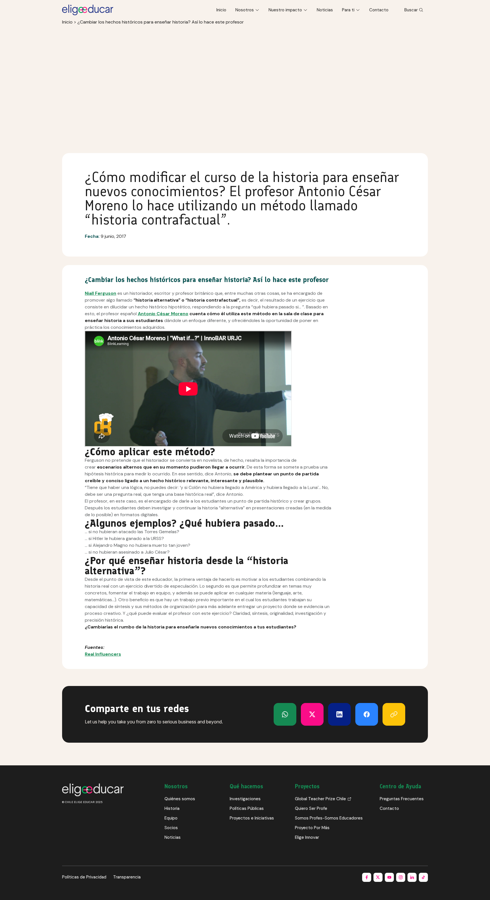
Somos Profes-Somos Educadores (329, 818)
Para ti (348, 10)
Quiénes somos (179, 799)
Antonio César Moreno (163, 314)
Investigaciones (245, 799)
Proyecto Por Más (312, 828)
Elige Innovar (307, 837)
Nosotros (244, 10)
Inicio (221, 10)
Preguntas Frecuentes (402, 799)
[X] (285, 714)
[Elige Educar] (87, 10)
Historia (171, 808)
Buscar (411, 10)
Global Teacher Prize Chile (320, 799)
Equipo (171, 818)
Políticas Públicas (247, 808)
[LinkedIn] (339, 714)
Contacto (378, 10)
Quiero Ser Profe (311, 808)
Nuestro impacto (285, 10)
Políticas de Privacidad (84, 877)
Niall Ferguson (100, 293)
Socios (171, 828)
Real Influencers (103, 654)
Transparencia (127, 877)
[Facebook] (366, 714)
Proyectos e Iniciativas (252, 818)
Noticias (325, 10)
